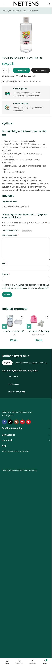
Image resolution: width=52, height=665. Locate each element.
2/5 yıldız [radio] (25, 231)
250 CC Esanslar (30, 11)
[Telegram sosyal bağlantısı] (39, 81)
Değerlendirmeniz (10, 235)
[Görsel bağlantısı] (18, 406)
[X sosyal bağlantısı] (30, 81)
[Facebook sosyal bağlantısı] (27, 81)
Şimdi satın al (41, 70)
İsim (4, 264)
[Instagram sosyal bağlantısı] (16, 421)
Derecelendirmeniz (10, 231)
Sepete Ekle (21, 70)
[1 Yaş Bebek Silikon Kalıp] (38, 321)
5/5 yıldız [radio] (31, 231)
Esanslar (17, 11)
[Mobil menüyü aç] (3, 3)
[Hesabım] (49, 3)
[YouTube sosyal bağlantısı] (22, 421)
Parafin (13, 335)
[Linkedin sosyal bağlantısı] (36, 81)
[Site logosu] (26, 3)
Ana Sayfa (6, 11)
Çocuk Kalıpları (38, 335)
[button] (4, 326)
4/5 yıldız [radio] (29, 231)
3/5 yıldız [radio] (27, 231)
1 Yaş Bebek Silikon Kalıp (38, 331)
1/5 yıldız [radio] (23, 231)
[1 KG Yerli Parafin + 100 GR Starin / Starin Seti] (13, 321)
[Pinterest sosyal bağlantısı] (33, 81)
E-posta (6, 274)
